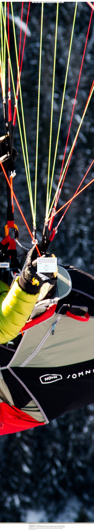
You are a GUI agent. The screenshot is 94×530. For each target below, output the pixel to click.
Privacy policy (40, 263)
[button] (4, 265)
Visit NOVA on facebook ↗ (4, 263)
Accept (47, 265)
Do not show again (3, 266)
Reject (47, 270)
